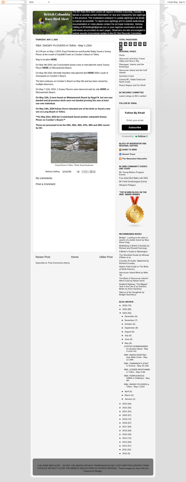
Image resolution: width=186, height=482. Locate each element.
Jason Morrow (141, 468)
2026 (125, 305)
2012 (125, 446)
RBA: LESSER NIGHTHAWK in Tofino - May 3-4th (137, 370)
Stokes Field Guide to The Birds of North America (133, 268)
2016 (125, 431)
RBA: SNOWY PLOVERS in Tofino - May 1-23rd (136, 385)
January (129, 399)
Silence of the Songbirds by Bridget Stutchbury (131, 293)
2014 (125, 438)
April (127, 391)
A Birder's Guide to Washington (133, 251)
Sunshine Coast (126, 76)
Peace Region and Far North (132, 85)
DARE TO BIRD (129, 150)
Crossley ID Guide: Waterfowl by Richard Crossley (134, 262)
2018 (125, 423)
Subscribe (135, 127)
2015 (125, 434)
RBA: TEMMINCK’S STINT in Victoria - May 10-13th (136, 364)
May (127, 343)
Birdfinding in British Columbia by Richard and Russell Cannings (134, 247)
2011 (124, 450)
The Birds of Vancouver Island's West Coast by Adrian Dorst (133, 279)
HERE (54, 59)
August (128, 332)
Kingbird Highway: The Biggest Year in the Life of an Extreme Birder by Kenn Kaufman (133, 286)
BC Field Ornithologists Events (133, 181)
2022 (125, 408)
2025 (125, 309)
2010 (125, 453)
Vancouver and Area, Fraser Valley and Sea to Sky (132, 60)
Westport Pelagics (127, 185)
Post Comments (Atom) (59, 263)
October (129, 324)
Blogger (98, 471)
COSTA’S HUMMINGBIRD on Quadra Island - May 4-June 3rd (136, 348)
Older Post (106, 256)
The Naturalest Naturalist (134, 159)
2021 (125, 411)
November (130, 320)
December (130, 316)
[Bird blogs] (135, 227)
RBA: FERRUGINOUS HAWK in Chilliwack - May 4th (137, 378)
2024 (125, 313)
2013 (125, 442)
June (127, 339)
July (127, 335)
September (130, 328)
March (128, 395)
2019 (125, 419)
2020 (125, 415)
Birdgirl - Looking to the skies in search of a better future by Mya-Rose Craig (134, 240)
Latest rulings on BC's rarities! (133, 96)
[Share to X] (88, 171)
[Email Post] (78, 171)
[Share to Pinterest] (94, 171)
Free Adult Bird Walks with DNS (133, 178)
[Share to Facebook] (91, 171)
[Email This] (83, 171)
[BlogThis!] (85, 171)
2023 (125, 404)
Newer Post (43, 256)
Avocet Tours (128, 154)
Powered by (128, 136)
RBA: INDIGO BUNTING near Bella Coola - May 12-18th (135, 357)
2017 (125, 427)
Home (75, 256)
